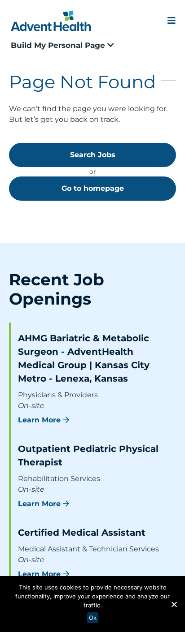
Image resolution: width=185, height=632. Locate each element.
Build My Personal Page (59, 45)
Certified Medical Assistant (81, 532)
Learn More (39, 420)
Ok (93, 617)
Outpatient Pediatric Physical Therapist (88, 455)
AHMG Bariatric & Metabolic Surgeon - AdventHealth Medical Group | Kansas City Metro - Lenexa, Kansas (84, 358)
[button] (173, 604)
